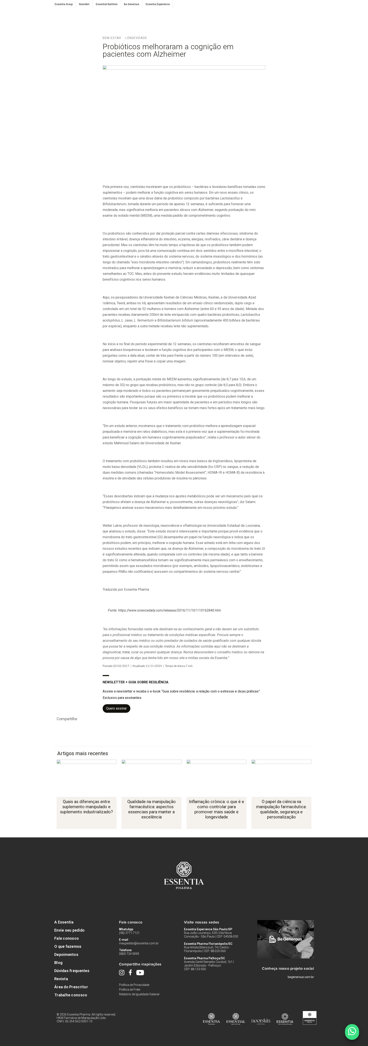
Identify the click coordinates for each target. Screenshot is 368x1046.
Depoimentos (66, 954)
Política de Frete (129, 989)
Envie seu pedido (69, 930)
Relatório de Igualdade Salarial (139, 994)
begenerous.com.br (301, 977)
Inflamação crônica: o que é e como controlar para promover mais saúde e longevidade (216, 809)
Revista (61, 979)
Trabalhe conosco (70, 995)
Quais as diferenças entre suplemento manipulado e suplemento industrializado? (86, 806)
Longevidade (136, 38)
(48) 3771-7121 (129, 933)
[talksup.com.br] (352, 1032)
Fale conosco (66, 938)
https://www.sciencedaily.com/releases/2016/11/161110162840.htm (169, 610)
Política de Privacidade (134, 985)
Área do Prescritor (71, 987)
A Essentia (64, 922)
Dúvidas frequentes (71, 970)
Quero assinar (116, 708)
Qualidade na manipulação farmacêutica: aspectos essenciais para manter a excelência (151, 809)
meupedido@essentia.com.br (139, 943)
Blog (58, 962)
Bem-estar (112, 38)
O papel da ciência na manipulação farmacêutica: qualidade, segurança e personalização (281, 809)
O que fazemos (68, 946)
